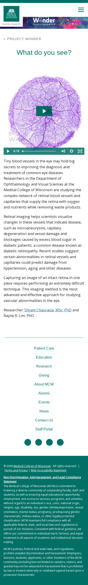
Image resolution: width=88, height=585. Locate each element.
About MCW (44, 384)
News (44, 411)
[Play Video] (8, 151)
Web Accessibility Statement (48, 470)
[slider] (39, 151)
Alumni (44, 393)
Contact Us (44, 420)
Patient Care (44, 348)
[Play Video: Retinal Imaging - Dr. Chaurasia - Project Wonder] (44, 111)
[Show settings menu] (71, 151)
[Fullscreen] (80, 151)
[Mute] (63, 151)
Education (44, 357)
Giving (44, 375)
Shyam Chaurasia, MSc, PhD (48, 310)
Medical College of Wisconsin (32, 466)
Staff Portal (44, 429)
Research (44, 366)
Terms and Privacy (16, 470)
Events (44, 402)
